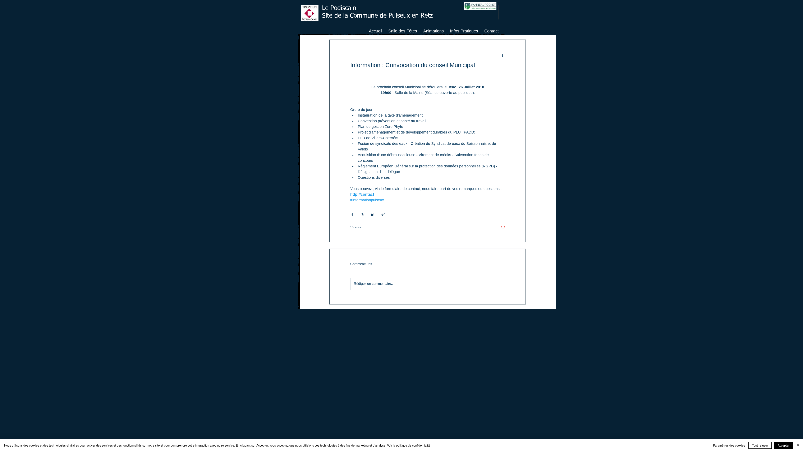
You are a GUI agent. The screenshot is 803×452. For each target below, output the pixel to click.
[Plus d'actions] (502, 55)
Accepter (783, 445)
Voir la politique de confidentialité (408, 445)
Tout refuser (760, 445)
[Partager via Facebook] (352, 214)
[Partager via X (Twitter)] (362, 214)
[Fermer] (797, 445)
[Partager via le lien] (383, 214)
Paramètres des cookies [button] (729, 445)
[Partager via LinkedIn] (373, 214)
